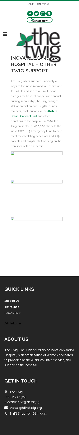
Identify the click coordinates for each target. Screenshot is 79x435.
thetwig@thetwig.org (25, 408)
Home (30, 4)
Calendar (43, 4)
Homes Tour (12, 313)
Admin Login (12, 323)
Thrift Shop (11, 306)
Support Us (11, 300)
